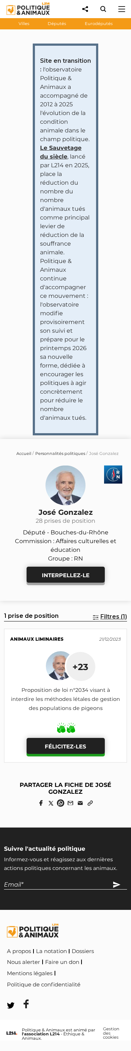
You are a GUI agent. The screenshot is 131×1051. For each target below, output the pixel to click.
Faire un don (62, 962)
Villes (24, 23)
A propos (19, 951)
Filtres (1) (113, 616)
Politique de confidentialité (43, 984)
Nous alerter (23, 962)
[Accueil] (22, 16)
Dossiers (83, 951)
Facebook (97, 983)
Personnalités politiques (60, 453)
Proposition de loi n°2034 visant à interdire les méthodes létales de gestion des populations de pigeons (65, 699)
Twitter (21, 994)
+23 (80, 666)
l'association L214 (41, 1033)
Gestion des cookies (111, 1033)
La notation (51, 951)
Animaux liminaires (37, 639)
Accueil (23, 453)
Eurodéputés (99, 23)
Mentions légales (29, 973)
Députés (57, 23)
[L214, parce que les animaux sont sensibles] (11, 1033)
